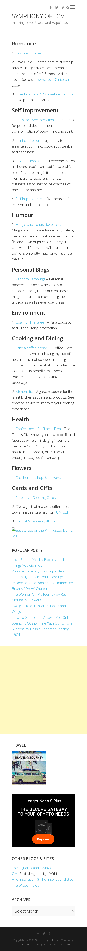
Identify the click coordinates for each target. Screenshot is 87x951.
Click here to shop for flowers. (38, 477)
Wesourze (63, 944)
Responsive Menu (72, 7)
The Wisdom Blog (25, 885)
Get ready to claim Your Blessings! (38, 576)
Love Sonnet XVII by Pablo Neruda (39, 559)
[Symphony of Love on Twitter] (56, 7)
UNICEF (62, 512)
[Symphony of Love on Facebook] (50, 7)
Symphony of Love (39, 16)
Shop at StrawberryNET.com (37, 521)
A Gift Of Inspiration (30, 160)
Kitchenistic (24, 391)
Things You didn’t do (27, 565)
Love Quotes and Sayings (31, 867)
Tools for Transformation (34, 119)
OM (15, 873)
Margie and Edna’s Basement (38, 224)
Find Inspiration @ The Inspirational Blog (42, 879)
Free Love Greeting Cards (35, 497)
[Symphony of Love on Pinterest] (62, 7)
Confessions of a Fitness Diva (38, 428)
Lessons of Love (28, 53)
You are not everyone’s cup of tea (38, 571)
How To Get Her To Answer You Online (42, 617)
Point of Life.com (28, 140)
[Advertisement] (43, 690)
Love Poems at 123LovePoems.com (44, 94)
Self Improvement (29, 198)
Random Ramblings (30, 279)
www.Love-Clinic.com (54, 79)
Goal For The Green (30, 322)
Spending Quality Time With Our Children (43, 623)
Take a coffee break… (32, 347)
